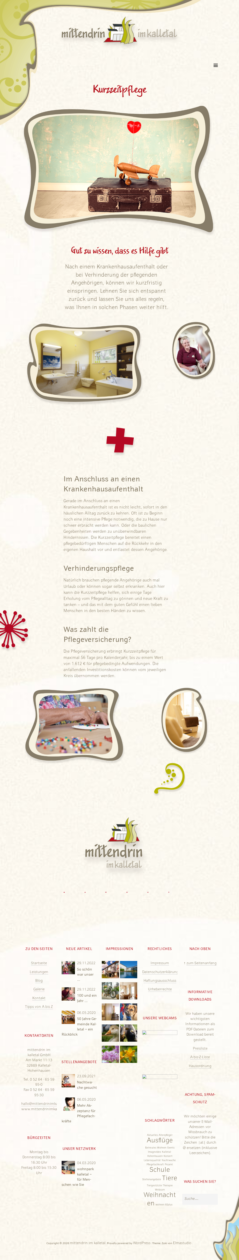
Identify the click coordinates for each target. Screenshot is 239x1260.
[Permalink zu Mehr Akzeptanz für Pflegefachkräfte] (69, 1106)
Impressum (160, 963)
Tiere (169, 1178)
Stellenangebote (151, 1180)
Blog (39, 981)
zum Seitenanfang (201, 963)
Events (171, 1148)
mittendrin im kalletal (87, 1243)
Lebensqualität (152, 1160)
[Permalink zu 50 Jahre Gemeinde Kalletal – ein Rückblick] (69, 1020)
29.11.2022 (86, 963)
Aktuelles (152, 1135)
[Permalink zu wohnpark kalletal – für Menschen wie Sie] (69, 1170)
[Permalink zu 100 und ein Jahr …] (69, 996)
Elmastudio (182, 1243)
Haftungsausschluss (160, 981)
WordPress (141, 1243)
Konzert (168, 1156)
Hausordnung (200, 1066)
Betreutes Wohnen (155, 1148)
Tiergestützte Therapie (160, 1186)
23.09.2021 (86, 1077)
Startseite (39, 963)
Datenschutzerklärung (160, 972)
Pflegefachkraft (155, 1165)
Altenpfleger (165, 1135)
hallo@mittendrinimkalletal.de (46, 1104)
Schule (160, 1170)
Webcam (160, 1190)
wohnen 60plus (163, 1205)
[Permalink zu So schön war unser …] (69, 970)
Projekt (169, 1165)
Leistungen (39, 972)
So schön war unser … (85, 975)
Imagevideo (154, 1152)
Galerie (39, 990)
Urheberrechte (160, 990)
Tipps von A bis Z (39, 1007)
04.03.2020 (86, 1163)
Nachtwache (169, 1160)
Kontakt (39, 998)
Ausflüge (160, 1141)
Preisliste (200, 1049)
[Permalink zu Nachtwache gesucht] (69, 1083)
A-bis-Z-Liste (200, 1057)
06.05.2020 (86, 1013)
